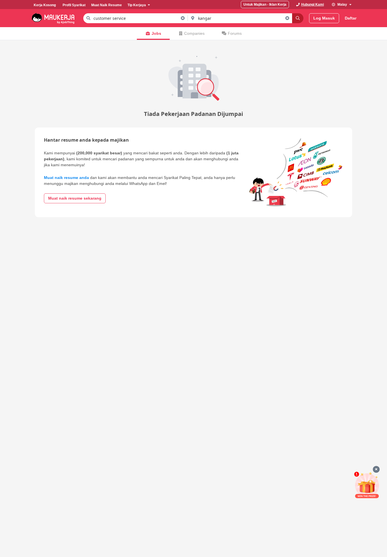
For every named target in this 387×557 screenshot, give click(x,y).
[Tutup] (376, 469)
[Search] (297, 18)
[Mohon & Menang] (366, 485)
